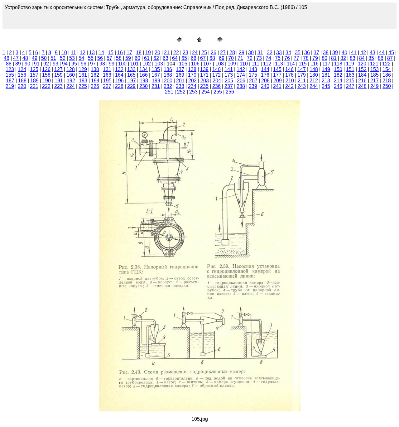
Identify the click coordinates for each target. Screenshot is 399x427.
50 (44, 58)
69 (221, 58)
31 (260, 52)
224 (70, 86)
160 (70, 75)
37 (316, 52)
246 (338, 86)
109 (232, 63)
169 (180, 75)
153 (374, 69)
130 (95, 69)
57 (109, 58)
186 (386, 75)
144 (265, 69)
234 (192, 86)
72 (249, 58)
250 (386, 86)
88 (9, 63)
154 (386, 69)
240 (265, 86)
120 (362, 63)
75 (278, 58)
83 (352, 58)
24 (195, 52)
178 (289, 75)
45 (391, 52)
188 (22, 80)
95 (74, 63)
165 (131, 75)
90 (27, 63)
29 (241, 52)
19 (148, 52)
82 (343, 58)
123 (10, 69)
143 (253, 69)
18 (139, 52)
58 (119, 58)
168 (168, 75)
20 (157, 52)
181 (326, 75)
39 (335, 52)
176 (265, 75)
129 (83, 69)
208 (265, 80)
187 (10, 80)
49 (34, 58)
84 (362, 58)
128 (70, 69)
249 (374, 86)
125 (34, 69)
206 (241, 80)
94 (65, 63)
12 (82, 52)
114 (291, 63)
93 (55, 63)
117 (326, 63)
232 (168, 86)
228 (119, 86)
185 (374, 75)
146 (289, 69)
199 (156, 80)
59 (128, 58)
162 (95, 75)
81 (334, 58)
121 (374, 63)
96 (83, 63)
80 (324, 58)
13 (92, 52)
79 (315, 58)
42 (363, 52)
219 (10, 86)
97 (93, 63)
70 (231, 58)
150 (338, 69)
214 (338, 80)
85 (371, 58)
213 (326, 80)
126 (46, 69)
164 (119, 75)
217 (374, 80)
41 (354, 52)
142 (241, 69)
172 (216, 75)
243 (301, 86)
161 (83, 75)
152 (362, 69)
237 (228, 86)
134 (143, 69)
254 (205, 91)
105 (183, 63)
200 (168, 80)
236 (216, 86)
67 (203, 58)
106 (195, 63)
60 (137, 58)
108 (219, 63)
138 (192, 69)
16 (120, 52)
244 (314, 86)
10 (64, 52)
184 (362, 75)
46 (6, 58)
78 (306, 58)
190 (46, 80)
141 (228, 69)
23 (185, 52)
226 (95, 86)
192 (71, 80)
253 (193, 91)
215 (350, 80)
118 (338, 63)
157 (34, 75)
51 (53, 58)
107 (207, 63)
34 (288, 52)
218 (386, 80)
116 (314, 63)
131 (107, 69)
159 (58, 75)
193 (83, 80)
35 (297, 52)
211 (302, 80)
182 (338, 75)
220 (22, 86)
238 (241, 86)
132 (119, 69)
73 (259, 58)
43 (372, 52)
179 (301, 75)
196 (119, 80)
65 (184, 58)
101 (134, 63)
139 (204, 69)
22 (176, 52)
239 (253, 86)
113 (279, 63)
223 (58, 86)
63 (165, 58)
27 (223, 52)
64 (175, 58)
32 (269, 52)
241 (277, 86)
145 (277, 69)
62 (156, 58)
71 (240, 58)
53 (72, 58)
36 (307, 52)
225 (83, 86)
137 (180, 69)
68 (212, 58)
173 (228, 75)
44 (382, 52)
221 (34, 86)
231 (155, 86)
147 (301, 69)
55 (91, 58)
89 (18, 63)
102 (146, 63)
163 (107, 75)
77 (296, 58)
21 (167, 52)
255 (218, 91)
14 (101, 52)
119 (350, 63)
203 (204, 80)
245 (326, 86)
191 (59, 80)
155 (10, 75)
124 (22, 69)
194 (95, 80)
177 (277, 75)
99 (111, 63)
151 (350, 69)
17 (129, 52)
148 (314, 69)
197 (131, 80)
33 (279, 52)
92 (46, 63)
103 (159, 63)
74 (268, 58)
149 (326, 69)
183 (350, 75)
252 (181, 91)
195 (107, 80)
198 (144, 80)
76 (287, 58)
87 (390, 58)
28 (232, 52)
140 (216, 69)
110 (244, 63)
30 (251, 52)
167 (155, 75)
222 (46, 86)
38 (326, 52)
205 (229, 80)
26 (213, 52)
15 (110, 52)
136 (168, 69)
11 (73, 52)
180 (314, 75)
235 (204, 86)
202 (192, 80)
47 (16, 58)
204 (217, 80)
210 (290, 80)
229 (131, 86)
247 (350, 86)
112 (267, 63)
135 (155, 69)
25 (204, 52)
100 (122, 63)
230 (143, 86)
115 (303, 63)
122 (386, 63)
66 (193, 58)
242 (289, 86)
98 (102, 63)
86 (380, 58)
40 (344, 52)
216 (362, 80)
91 (37, 63)
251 (169, 91)
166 (143, 75)
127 (58, 69)
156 (22, 75)
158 (46, 75)
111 (255, 63)
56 (100, 58)
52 (62, 58)
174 (241, 75)
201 (180, 80)
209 (277, 80)
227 (107, 86)
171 (204, 75)
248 (362, 86)
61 (147, 58)
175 (253, 75)
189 (34, 80)
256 (230, 91)
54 (81, 58)
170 (192, 75)
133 (131, 69)
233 (180, 86)
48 (25, 58)
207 (253, 80)
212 (314, 80)
